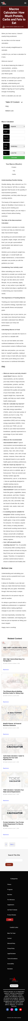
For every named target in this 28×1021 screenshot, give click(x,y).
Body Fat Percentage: (7, 138)
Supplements (10, 904)
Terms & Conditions (12, 958)
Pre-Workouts (11, 899)
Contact (9, 938)
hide (21, 102)
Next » (12, 844)
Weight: (6, 131)
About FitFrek (14, 985)
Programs (10, 889)
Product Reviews (11, 915)
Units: (5, 126)
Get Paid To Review (12, 909)
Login (9, 919)
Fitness (9, 884)
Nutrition (9, 894)
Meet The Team (11, 933)
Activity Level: (5, 146)
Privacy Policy (10, 948)
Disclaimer (10, 968)
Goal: (5, 153)
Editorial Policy (11, 943)
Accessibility (10, 963)
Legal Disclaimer (11, 953)
